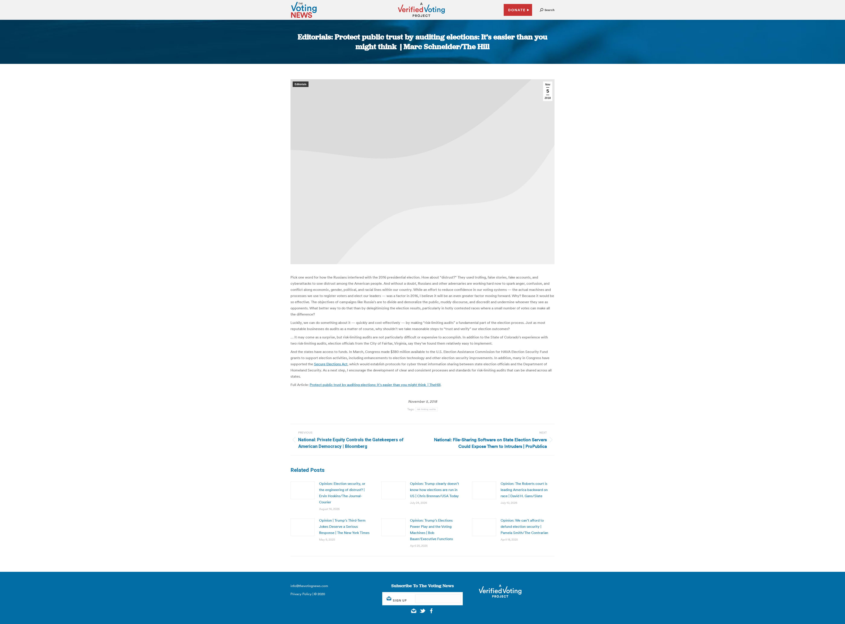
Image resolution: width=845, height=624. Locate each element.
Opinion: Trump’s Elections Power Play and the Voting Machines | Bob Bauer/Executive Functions (431, 529)
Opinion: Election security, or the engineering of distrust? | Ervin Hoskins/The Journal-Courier (342, 492)
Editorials (301, 84)
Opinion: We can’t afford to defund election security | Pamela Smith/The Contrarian (524, 526)
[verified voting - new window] (421, 17)
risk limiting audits (426, 409)
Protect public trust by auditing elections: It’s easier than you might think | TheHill (375, 384)
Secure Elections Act (330, 364)
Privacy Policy (301, 594)
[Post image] (302, 490)
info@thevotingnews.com (309, 586)
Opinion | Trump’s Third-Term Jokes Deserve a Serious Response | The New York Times (344, 526)
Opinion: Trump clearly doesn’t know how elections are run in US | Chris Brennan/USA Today (434, 489)
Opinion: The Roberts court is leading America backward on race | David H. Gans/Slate (524, 489)
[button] (547, 10)
